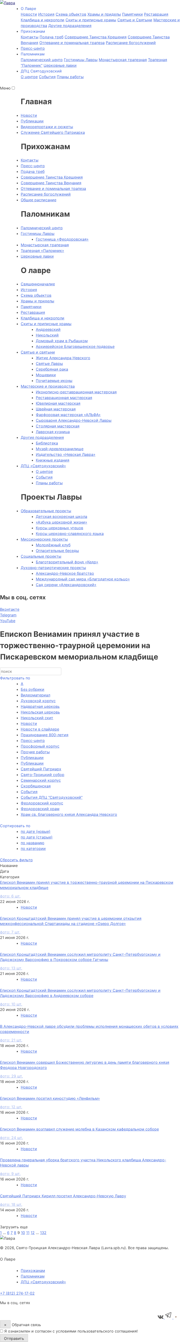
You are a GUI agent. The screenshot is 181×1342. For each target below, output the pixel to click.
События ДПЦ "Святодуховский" (51, 797)
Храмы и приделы (104, 14)
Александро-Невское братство (65, 573)
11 (27, 1232)
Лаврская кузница (53, 431)
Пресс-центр (33, 48)
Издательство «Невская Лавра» (65, 454)
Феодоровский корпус (42, 803)
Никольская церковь (40, 712)
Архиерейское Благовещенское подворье (75, 346)
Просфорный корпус (40, 746)
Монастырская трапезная (123, 59)
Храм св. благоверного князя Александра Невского (69, 814)
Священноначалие (38, 284)
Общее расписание (38, 199)
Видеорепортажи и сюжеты (47, 126)
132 (43, 1232)
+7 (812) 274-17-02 (17, 1293)
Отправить (14, 1338)
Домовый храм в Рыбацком (62, 340)
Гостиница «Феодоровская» (62, 239)
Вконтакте (9, 609)
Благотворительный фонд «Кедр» (67, 562)
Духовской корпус (38, 700)
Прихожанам (33, 1270)
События (47, 76)
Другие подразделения (69, 25)
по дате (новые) (35, 831)
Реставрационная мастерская (64, 397)
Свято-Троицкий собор (42, 774)
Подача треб (51, 37)
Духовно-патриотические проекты (53, 567)
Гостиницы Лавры (81, 59)
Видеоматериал (35, 695)
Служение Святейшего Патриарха (53, 132)
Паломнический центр (42, 59)
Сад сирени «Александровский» (66, 584)
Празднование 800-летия (44, 734)
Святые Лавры (49, 363)
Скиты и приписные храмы (91, 20)
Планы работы (70, 76)
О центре (29, 76)
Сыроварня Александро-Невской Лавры (73, 420)
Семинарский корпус (41, 780)
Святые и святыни (38, 352)
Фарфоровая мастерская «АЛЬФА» (68, 414)
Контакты (29, 37)
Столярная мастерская (57, 426)
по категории (33, 848)
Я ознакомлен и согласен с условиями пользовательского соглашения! (71, 1331)
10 (23, 1232)
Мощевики (46, 375)
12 (33, 1232)
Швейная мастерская (56, 409)
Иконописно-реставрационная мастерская (76, 392)
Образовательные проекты (46, 510)
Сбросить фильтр (16, 859)
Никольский (47, 335)
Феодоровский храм (40, 808)
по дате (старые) (37, 837)
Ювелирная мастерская (58, 403)
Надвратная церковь (40, 706)
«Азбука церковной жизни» (61, 522)
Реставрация (156, 14)
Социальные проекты (41, 556)
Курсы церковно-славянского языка (70, 533)
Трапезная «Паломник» (42, 250)
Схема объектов (36, 295)
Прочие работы (35, 752)
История (46, 14)
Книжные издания (52, 460)
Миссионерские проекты (44, 539)
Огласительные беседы (57, 550)
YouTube (7, 620)
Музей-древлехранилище (59, 448)
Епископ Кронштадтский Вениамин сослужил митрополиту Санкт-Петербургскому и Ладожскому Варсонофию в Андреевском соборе (80, 997)
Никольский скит (37, 717)
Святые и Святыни (134, 20)
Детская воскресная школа (61, 516)
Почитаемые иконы (54, 380)
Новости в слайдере (40, 729)
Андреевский (48, 329)
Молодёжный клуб (53, 545)
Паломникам (33, 1276)
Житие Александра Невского (63, 357)
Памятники (132, 14)
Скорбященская (36, 786)
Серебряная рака (52, 369)
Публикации (32, 121)
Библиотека (47, 443)
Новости (29, 14)
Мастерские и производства (48, 386)
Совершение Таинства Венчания (51, 182)
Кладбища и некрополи (42, 20)
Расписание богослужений (131, 42)
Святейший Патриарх (41, 769)
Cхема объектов (71, 14)
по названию (32, 842)
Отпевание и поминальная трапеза (72, 42)
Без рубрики (32, 689)
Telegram (8, 615)
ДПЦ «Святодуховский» (43, 465)
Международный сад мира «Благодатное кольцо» (83, 579)
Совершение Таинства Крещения (96, 37)
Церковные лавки (60, 65)
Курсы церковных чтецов (59, 527)
